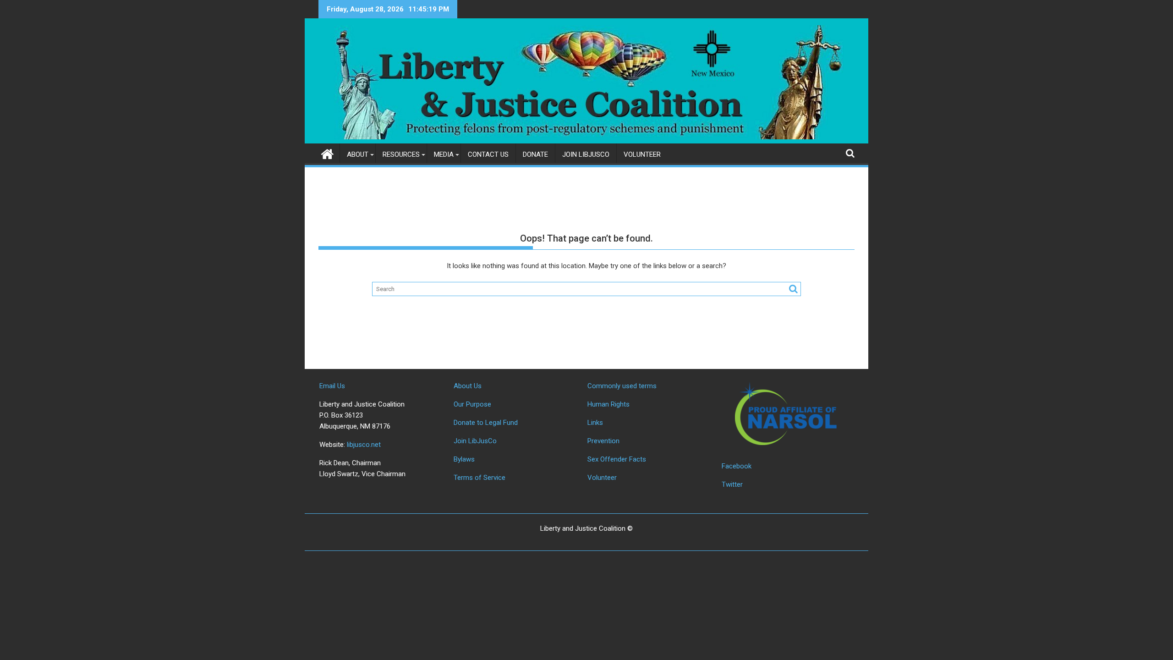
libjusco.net (364, 444)
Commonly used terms (622, 386)
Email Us (332, 386)
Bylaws (464, 459)
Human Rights (608, 404)
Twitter (732, 484)
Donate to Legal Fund (486, 422)
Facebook (736, 466)
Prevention (603, 441)
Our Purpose (472, 404)
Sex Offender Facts (616, 459)
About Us (468, 386)
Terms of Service (479, 477)
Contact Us (488, 154)
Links (595, 422)
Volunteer (642, 154)
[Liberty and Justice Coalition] (327, 153)
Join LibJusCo (585, 154)
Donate (535, 154)
